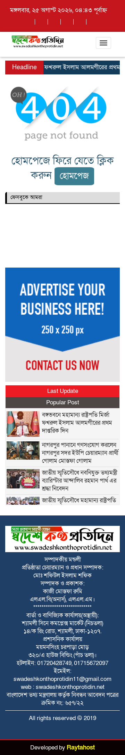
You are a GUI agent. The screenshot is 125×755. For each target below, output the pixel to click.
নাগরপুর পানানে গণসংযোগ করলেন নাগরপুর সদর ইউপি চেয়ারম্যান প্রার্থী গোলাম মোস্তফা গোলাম (80, 453)
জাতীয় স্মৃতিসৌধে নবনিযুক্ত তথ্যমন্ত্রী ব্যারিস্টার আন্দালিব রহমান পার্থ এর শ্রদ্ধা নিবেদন (79, 481)
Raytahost (81, 748)
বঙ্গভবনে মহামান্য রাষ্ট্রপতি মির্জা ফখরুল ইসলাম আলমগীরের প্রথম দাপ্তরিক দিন (77, 423)
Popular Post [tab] (62, 402)
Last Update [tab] (62, 391)
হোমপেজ (74, 176)
